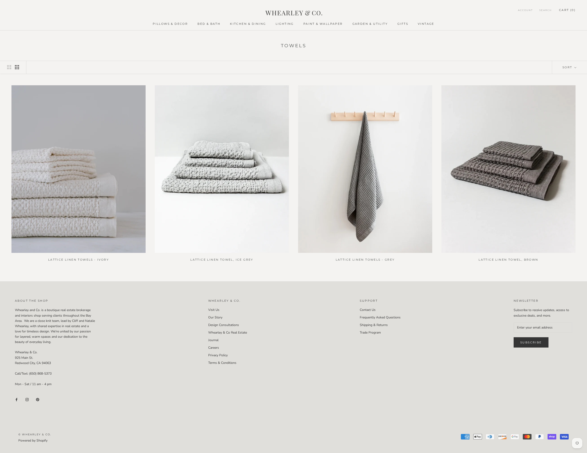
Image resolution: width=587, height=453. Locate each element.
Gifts (402, 23)
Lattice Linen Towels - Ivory (78, 259)
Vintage (426, 23)
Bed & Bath (208, 23)
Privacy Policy (218, 355)
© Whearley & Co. (34, 434)
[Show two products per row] (9, 67)
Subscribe (531, 342)
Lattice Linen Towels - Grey (365, 259)
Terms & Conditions (222, 363)
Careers (213, 347)
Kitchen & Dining (248, 23)
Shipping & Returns (374, 325)
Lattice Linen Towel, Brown (508, 259)
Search (545, 10)
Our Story (215, 317)
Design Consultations (223, 325)
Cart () (567, 10)
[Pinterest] (37, 399)
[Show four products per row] (17, 67)
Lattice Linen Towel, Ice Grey (221, 259)
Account (525, 10)
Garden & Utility (370, 23)
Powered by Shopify (32, 440)
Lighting (285, 23)
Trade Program (370, 332)
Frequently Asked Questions (380, 317)
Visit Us (213, 310)
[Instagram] (27, 399)
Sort (567, 67)
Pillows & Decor (170, 23)
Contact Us (368, 310)
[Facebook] (16, 399)
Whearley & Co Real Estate (227, 332)
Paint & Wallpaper (323, 23)
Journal (213, 340)
